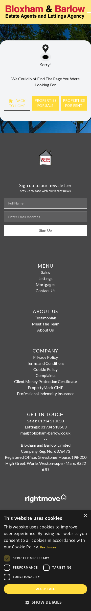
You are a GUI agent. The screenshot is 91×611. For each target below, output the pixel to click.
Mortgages (45, 284)
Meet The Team (45, 323)
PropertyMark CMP (45, 387)
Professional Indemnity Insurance (45, 393)
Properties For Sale (46, 103)
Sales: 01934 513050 (45, 420)
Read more (48, 547)
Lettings (45, 278)
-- (45, 439)
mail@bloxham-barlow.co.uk (45, 432)
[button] (45, 602)
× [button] (85, 516)
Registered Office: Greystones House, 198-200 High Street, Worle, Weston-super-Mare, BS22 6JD (45, 463)
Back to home (17, 103)
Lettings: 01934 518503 (45, 426)
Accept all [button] (45, 589)
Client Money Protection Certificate (45, 381)
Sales (45, 272)
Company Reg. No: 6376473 (45, 451)
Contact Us (45, 290)
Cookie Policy (45, 369)
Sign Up (45, 230)
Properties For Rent (74, 103)
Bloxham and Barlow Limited (46, 445)
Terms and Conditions (45, 363)
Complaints (46, 375)
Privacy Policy (45, 357)
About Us (45, 329)
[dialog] (45, 560)
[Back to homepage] (45, 12)
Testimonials (46, 317)
